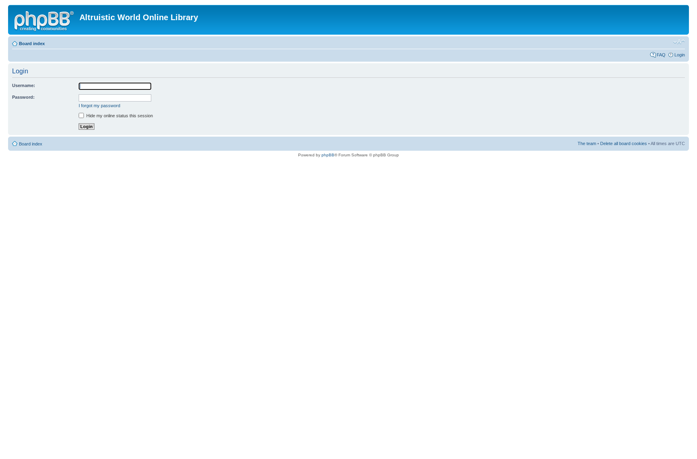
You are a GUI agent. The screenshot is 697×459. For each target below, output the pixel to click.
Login (679, 54)
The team (587, 143)
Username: (23, 85)
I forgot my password (99, 105)
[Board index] (44, 20)
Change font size (679, 42)
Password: (23, 97)
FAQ (661, 54)
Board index (32, 43)
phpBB (327, 155)
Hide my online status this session (119, 115)
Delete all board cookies (623, 143)
